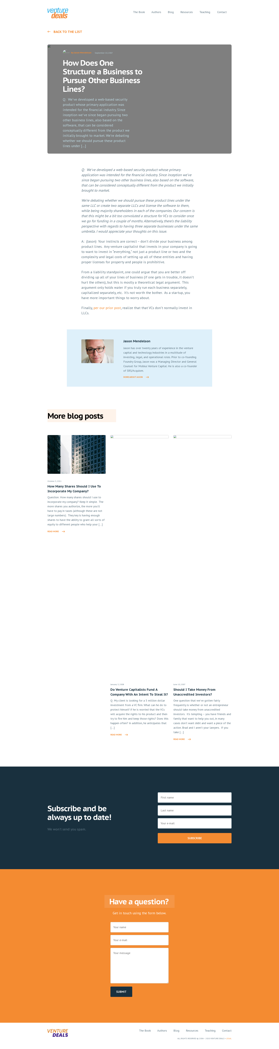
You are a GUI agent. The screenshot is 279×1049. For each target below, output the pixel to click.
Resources (192, 1030)
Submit (121, 992)
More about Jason (133, 377)
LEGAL (229, 1038)
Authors (162, 1030)
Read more (53, 531)
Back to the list (68, 32)
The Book (145, 1030)
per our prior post (107, 308)
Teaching (210, 1030)
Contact (227, 1030)
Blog (176, 1030)
